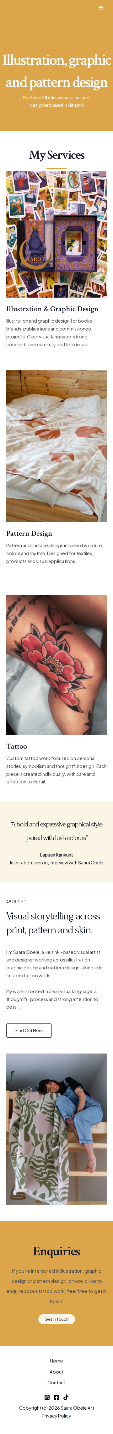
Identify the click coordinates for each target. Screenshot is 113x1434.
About (56, 1372)
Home (56, 1360)
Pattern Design (29, 533)
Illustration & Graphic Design (52, 309)
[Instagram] (47, 1397)
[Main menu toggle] (101, 8)
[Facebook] (56, 1397)
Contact (56, 1382)
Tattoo (16, 746)
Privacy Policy (56, 1416)
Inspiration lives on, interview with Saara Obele (56, 862)
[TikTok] (66, 1397)
